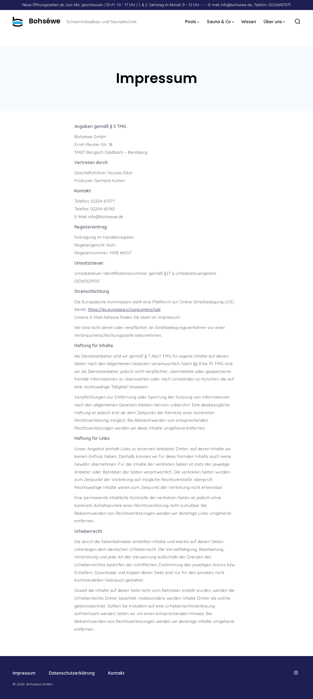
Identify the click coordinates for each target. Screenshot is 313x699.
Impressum (24, 673)
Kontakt (116, 673)
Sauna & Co (219, 21)
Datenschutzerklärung (72, 673)
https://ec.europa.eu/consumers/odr (124, 309)
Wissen (248, 21)
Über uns (273, 21)
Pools (190, 21)
